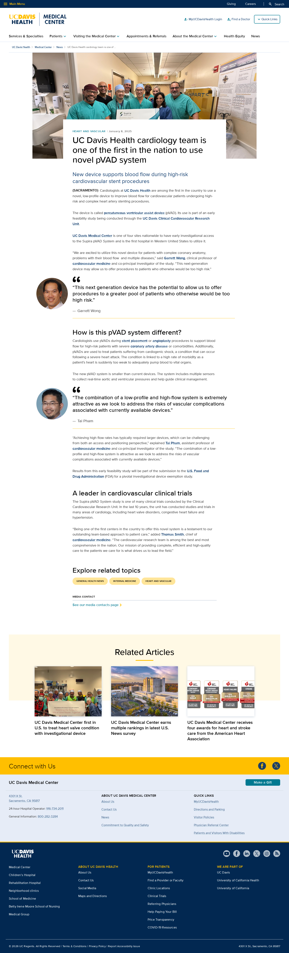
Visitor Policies (204, 817)
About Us (84, 872)
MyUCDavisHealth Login (203, 19)
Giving (231, 4)
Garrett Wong (174, 258)
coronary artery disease (149, 346)
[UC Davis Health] (22, 854)
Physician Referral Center (211, 825)
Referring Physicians (162, 904)
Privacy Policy (97, 946)
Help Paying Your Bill (162, 911)
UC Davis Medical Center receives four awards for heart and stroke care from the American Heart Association (220, 730)
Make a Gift (263, 782)
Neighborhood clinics (24, 890)
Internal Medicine (124, 581)
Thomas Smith (172, 534)
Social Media (87, 888)
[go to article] (68, 691)
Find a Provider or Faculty (165, 880)
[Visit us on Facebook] (235, 853)
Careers (250, 4)
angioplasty (162, 340)
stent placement (134, 340)
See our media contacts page (96, 604)
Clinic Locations (159, 888)
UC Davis (223, 872)
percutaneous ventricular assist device (135, 212)
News (255, 36)
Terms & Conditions (75, 946)
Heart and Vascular (89, 131)
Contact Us (86, 880)
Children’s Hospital (22, 875)
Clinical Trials (157, 896)
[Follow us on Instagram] (265, 853)
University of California (233, 888)
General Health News (90, 581)
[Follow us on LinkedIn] (245, 853)
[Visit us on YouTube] (226, 853)
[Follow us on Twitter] (276, 766)
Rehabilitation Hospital (25, 883)
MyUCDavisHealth (206, 801)
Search (276, 4)
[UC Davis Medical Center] (37, 19)
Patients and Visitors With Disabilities (219, 833)
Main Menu (14, 4)
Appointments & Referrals (146, 36)
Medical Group (19, 914)
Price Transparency (161, 919)
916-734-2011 (55, 808)
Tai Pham (173, 443)
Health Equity (234, 36)
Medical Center (43, 47)
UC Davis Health (21, 47)
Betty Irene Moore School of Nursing (34, 906)
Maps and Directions (92, 896)
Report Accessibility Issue (124, 946)
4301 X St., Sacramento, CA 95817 (259, 946)
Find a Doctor (238, 19)
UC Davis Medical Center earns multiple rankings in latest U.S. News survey (141, 727)
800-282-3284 (48, 816)
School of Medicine (22, 898)
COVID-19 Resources (162, 927)
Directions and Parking (209, 809)
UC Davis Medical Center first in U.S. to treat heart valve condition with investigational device (67, 727)
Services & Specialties (26, 36)
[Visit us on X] (255, 853)
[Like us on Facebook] (262, 766)
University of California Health (238, 880)
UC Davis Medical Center (92, 235)
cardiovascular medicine (91, 263)
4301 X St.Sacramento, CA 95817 (24, 798)
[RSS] (275, 853)
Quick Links (269, 19)
